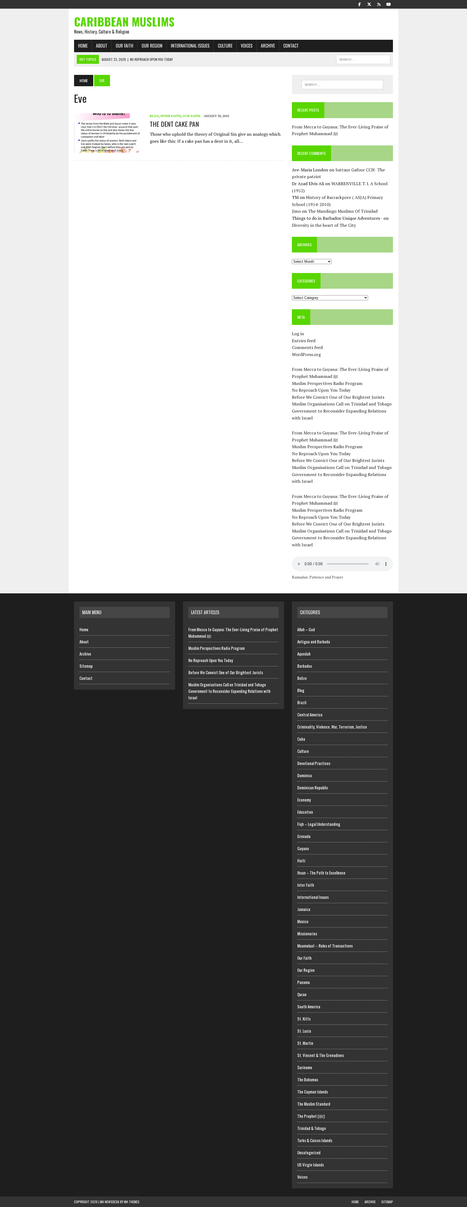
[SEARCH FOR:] (363, 58)
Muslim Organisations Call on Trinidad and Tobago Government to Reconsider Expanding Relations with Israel (342, 411)
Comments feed (307, 347)
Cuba (301, 739)
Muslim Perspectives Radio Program (327, 383)
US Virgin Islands (310, 1165)
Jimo (296, 211)
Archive (268, 45)
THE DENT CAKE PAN (174, 124)
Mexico (302, 921)
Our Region (152, 45)
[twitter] (369, 4)
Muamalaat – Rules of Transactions (325, 946)
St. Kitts (304, 1019)
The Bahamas (307, 1079)
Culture (225, 45)
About (101, 45)
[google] (379, 4)
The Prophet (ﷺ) (311, 1116)
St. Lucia (304, 1031)
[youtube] (388, 4)
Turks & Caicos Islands (314, 1140)
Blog (154, 116)
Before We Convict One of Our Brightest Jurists (338, 397)
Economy (304, 800)
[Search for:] (342, 84)
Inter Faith (171, 116)
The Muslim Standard (313, 1104)
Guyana (303, 848)
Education (305, 812)
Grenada (304, 836)
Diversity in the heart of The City (324, 225)
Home (83, 45)
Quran (301, 994)
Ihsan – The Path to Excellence (321, 873)
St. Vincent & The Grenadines (320, 1055)
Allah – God (306, 629)
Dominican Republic (312, 787)
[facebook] (359, 4)
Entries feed (303, 341)
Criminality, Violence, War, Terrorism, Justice (332, 727)
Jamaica (303, 909)
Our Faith (124, 45)
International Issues (190, 45)
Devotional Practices (313, 763)
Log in (298, 334)
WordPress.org (306, 354)
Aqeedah (304, 654)
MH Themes (131, 1201)
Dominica (304, 775)
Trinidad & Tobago (311, 1128)
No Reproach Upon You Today (321, 390)
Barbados (304, 666)
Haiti (301, 860)
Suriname (304, 1067)
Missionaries (307, 933)
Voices (246, 45)
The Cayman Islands (312, 1092)
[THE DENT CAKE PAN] (109, 149)
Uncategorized (309, 1152)
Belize (302, 678)
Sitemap (86, 666)
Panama (303, 982)
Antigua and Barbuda (313, 641)
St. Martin (305, 1043)
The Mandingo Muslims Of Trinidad (343, 211)
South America (308, 1006)
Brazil (301, 702)
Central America (309, 714)
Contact (291, 45)
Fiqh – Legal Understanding (318, 824)
